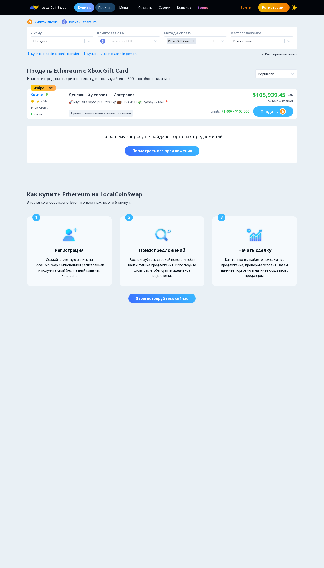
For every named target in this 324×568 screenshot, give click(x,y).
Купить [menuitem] (84, 7)
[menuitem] (203, 7)
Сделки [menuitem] (164, 7)
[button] (193, 41)
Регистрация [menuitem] (274, 7)
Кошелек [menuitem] (184, 7)
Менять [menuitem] (125, 7)
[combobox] (100, 41)
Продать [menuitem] (105, 7)
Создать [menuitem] (145, 7)
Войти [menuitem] (245, 7)
